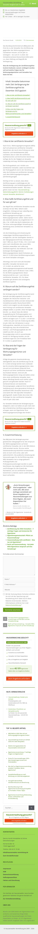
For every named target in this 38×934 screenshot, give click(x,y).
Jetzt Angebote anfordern (19, 678)
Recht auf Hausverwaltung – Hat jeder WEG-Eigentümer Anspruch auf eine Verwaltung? (20, 546)
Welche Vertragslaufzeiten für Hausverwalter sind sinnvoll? (17, 747)
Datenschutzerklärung (13, 605)
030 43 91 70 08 (14, 849)
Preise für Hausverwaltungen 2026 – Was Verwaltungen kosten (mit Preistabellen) (19, 760)
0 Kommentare (30, 40)
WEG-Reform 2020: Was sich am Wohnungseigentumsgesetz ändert (18, 734)
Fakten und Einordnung (11, 880)
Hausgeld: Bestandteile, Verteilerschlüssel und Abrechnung (18, 781)
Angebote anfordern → (19, 133)
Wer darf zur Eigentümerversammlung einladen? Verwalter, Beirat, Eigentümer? (19, 768)
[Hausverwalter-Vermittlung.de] (14, 3)
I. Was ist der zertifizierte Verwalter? (18, 95)
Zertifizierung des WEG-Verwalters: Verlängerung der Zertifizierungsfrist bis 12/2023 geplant (18, 26)
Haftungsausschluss (10, 877)
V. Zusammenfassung (13, 117)
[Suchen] (31, 807)
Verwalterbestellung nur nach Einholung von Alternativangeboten (19, 775)
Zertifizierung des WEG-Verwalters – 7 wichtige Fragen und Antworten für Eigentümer (20, 531)
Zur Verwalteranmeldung (11, 899)
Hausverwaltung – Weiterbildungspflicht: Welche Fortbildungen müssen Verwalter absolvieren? (18, 192)
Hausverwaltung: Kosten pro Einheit (18, 698)
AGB (4, 872)
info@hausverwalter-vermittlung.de (15, 852)
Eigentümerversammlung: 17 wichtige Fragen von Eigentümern (19, 753)
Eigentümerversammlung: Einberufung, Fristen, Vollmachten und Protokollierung (20, 796)
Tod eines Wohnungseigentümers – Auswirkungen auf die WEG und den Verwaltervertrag (19, 619)
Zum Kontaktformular (10, 856)
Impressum (7, 869)
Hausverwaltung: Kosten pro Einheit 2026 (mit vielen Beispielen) (19, 740)
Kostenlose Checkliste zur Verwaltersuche (17, 710)
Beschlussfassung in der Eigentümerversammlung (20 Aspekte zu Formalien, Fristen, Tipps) (19, 788)
